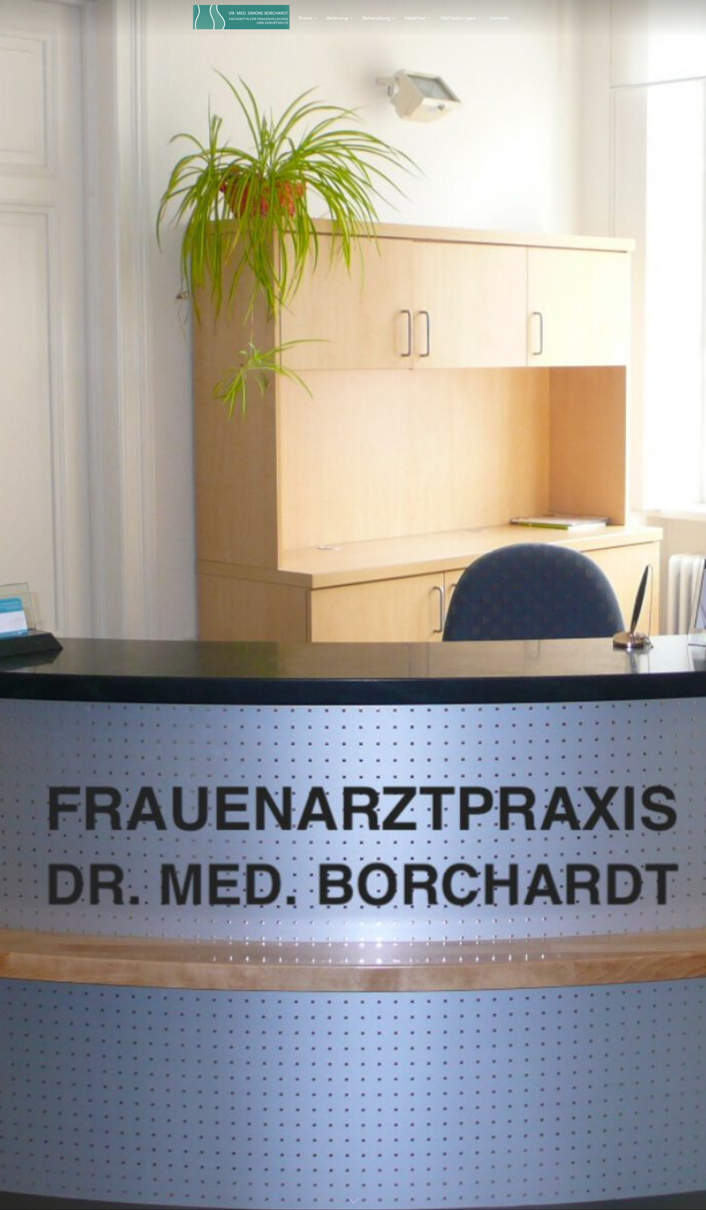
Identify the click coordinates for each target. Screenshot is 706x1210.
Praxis (305, 18)
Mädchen (415, 18)
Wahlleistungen (458, 18)
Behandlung (376, 18)
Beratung (337, 18)
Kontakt (499, 18)
